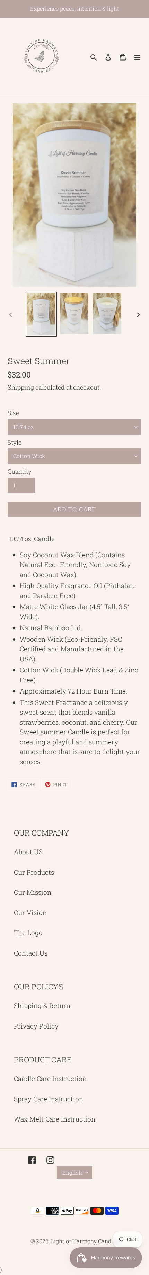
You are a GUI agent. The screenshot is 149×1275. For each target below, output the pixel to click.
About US (28, 851)
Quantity (20, 471)
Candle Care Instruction (50, 1078)
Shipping (21, 387)
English (72, 1172)
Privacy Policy (36, 1026)
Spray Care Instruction (48, 1099)
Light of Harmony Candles (85, 1241)
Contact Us (30, 953)
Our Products (34, 872)
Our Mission (32, 892)
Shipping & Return (42, 1005)
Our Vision (30, 912)
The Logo (28, 932)
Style (14, 442)
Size (13, 413)
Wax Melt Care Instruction (54, 1119)
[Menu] (137, 56)
